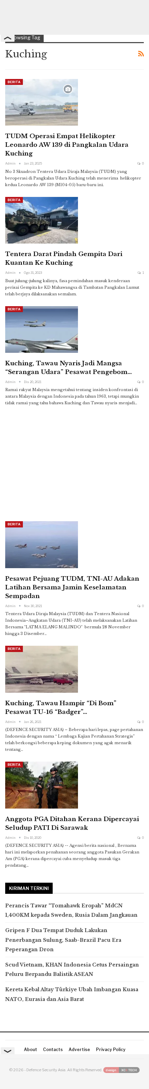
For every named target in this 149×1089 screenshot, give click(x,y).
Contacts (53, 1049)
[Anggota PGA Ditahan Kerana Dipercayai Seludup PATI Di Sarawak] (41, 785)
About (30, 1049)
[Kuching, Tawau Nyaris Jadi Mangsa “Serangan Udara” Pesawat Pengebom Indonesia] (41, 329)
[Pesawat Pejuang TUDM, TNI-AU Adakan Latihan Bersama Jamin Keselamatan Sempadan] (41, 544)
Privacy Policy (110, 1049)
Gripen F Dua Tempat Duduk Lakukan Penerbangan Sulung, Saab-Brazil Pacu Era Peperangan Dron (63, 939)
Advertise (79, 1049)
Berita (14, 82)
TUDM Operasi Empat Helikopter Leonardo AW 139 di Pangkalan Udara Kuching (67, 145)
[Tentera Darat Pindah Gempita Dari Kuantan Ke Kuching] (41, 220)
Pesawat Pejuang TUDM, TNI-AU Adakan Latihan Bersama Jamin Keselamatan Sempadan (72, 587)
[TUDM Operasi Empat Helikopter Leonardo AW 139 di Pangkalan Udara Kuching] (41, 102)
